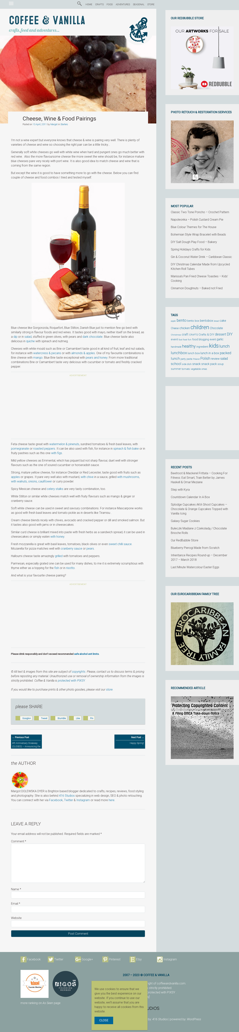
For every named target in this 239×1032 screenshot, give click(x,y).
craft (185, 334)
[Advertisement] (78, 408)
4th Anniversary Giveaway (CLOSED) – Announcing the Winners (26, 743)
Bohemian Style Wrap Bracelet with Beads (198, 234)
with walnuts (19, 481)
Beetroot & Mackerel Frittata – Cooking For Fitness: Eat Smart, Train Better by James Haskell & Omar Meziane (199, 477)
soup (221, 364)
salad (28, 336)
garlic (220, 339)
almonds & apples (83, 353)
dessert (220, 334)
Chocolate (216, 328)
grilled (59, 556)
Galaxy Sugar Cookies (185, 521)
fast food (183, 339)
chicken (184, 328)
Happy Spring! (137, 740)
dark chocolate (93, 336)
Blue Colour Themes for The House (193, 227)
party (183, 358)
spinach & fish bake (126, 448)
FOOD (110, 4)
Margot (54, 124)
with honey (57, 536)
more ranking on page (40, 1003)
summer (176, 368)
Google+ (87, 959)
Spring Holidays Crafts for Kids (190, 249)
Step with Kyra (180, 489)
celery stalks (55, 489)
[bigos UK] (66, 984)
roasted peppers (44, 448)
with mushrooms (128, 477)
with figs (56, 453)
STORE (150, 4)
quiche (30, 341)
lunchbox (179, 353)
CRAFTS (99, 4)
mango (38, 357)
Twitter (68, 800)
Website (16, 918)
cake (223, 320)
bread (216, 321)
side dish (187, 364)
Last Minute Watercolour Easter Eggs (195, 567)
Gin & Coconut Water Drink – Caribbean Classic (201, 257)
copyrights (78, 671)
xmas (204, 369)
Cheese (175, 328)
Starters (64, 124)
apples (15, 477)
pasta (189, 358)
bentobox (206, 320)
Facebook (56, 800)
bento (182, 320)
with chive (87, 477)
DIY (230, 334)
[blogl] (35, 984)
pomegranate (20, 448)
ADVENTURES (123, 4)
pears (90, 548)
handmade (176, 347)
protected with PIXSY (71, 680)
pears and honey (96, 357)
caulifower (45, 481)
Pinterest (114, 959)
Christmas (176, 334)
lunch (224, 346)
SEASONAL (138, 4)
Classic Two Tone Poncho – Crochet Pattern (200, 212)
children (200, 327)
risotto (70, 568)
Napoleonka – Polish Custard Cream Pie (197, 219)
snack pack (209, 364)
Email (15, 903)
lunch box (194, 353)
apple (173, 321)
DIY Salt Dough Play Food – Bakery (194, 242)
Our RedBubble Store (184, 540)
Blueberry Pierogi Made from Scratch (195, 548)
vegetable (196, 369)
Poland (196, 359)
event (174, 339)
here (111, 800)
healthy (189, 346)
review (215, 358)
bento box (193, 320)
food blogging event (204, 339)
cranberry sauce (71, 548)
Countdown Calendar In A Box (190, 497)
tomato (186, 368)
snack (196, 364)
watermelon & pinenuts (64, 444)
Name (16, 889)
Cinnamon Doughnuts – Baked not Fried (197, 288)
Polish (205, 358)
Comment (18, 841)
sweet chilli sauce (120, 544)
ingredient (202, 346)
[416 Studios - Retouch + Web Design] (170, 1008)
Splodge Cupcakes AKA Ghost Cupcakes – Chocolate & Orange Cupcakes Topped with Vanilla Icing (199, 509)
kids (214, 346)
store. (109, 689)
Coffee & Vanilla (47, 20)
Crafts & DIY (206, 334)
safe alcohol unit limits (86, 654)
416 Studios (67, 795)
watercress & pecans (46, 353)
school (176, 364)
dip (15, 336)
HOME (89, 4)
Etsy (139, 959)
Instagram (83, 800)
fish (56, 568)
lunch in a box (210, 353)
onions (32, 481)
